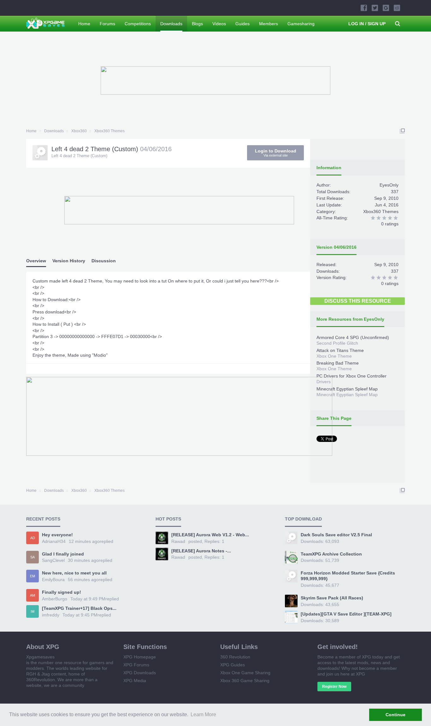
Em (32, 576)
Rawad (178, 541)
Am (32, 595)
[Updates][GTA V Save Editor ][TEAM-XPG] (346, 613)
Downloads (171, 23)
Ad (32, 538)
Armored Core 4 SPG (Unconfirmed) (352, 337)
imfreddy (50, 614)
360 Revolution (235, 656)
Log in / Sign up (367, 23)
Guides (242, 23)
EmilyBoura (53, 579)
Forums (107, 23)
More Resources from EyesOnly (350, 319)
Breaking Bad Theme (337, 363)
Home (84, 23)
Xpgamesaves (40, 656)
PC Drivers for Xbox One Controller (351, 375)
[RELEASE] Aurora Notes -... (201, 550)
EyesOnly (389, 184)
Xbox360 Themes (381, 211)
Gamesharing (301, 23)
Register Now (334, 686)
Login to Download (275, 152)
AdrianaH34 (54, 541)
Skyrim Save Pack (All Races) (332, 597)
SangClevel (53, 560)
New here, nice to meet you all (74, 572)
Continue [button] (395, 714)
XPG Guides (232, 664)
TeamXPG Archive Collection (331, 553)
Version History (68, 260)
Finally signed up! (61, 592)
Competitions (138, 23)
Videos (219, 23)
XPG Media (134, 680)
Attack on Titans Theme (340, 350)
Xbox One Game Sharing (245, 672)
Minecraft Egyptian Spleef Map (347, 388)
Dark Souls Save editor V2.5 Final (336, 534)
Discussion (104, 260)
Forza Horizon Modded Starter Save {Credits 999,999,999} (348, 575)
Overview (36, 260)
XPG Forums (136, 664)
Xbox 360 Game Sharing (244, 680)
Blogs (197, 23)
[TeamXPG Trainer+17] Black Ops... (79, 608)
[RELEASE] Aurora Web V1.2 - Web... (210, 534)
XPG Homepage (139, 656)
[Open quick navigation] (402, 131)
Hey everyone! (57, 534)
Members (268, 23)
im (32, 611)
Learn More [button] (203, 714)
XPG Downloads (139, 672)
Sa (32, 557)
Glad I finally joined (63, 553)
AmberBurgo (54, 598)
